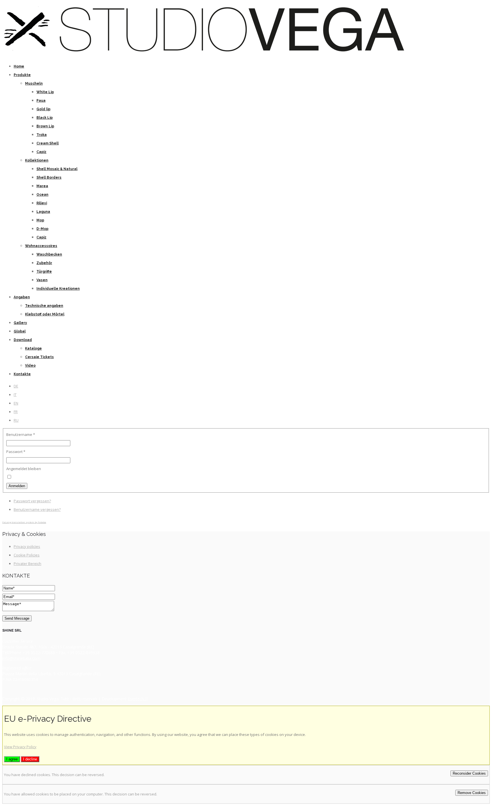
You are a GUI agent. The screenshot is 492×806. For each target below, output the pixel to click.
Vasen (42, 280)
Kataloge (33, 348)
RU (16, 420)
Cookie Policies (27, 555)
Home (19, 66)
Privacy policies (27, 546)
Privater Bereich (27, 563)
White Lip (45, 92)
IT (15, 394)
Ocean (42, 195)
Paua (41, 101)
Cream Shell (47, 143)
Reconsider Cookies (469, 773)
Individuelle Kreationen (58, 289)
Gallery (20, 323)
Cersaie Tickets (39, 357)
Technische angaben (44, 306)
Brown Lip (45, 126)
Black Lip (44, 118)
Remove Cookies (472, 793)
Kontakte (22, 374)
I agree (12, 759)
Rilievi (41, 203)
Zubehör (44, 263)
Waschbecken (49, 254)
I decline (30, 759)
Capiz (41, 152)
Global (20, 331)
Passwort (15, 451)
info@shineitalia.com (21, 658)
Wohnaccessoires (41, 246)
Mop (40, 220)
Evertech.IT (138, 698)
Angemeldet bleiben (23, 468)
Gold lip (43, 109)
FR (16, 411)
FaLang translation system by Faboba (24, 522)
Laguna (43, 212)
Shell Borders (49, 177)
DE (16, 386)
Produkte (22, 75)
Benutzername (20, 434)
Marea (42, 186)
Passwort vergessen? (32, 500)
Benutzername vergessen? (37, 509)
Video (30, 366)
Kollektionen (36, 160)
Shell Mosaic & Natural (56, 169)
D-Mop (42, 229)
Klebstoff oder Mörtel (44, 314)
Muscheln (34, 83)
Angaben (22, 297)
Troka (41, 135)
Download (23, 340)
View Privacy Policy (20, 746)
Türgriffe (44, 272)
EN (16, 403)
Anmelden (17, 486)
